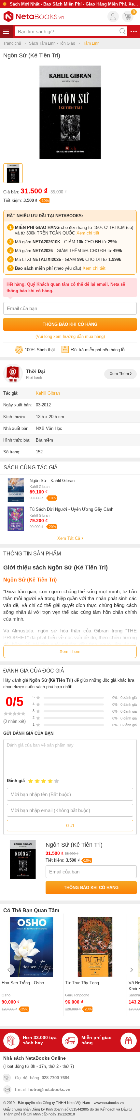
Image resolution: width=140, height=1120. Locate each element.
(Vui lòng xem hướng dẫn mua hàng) (70, 336)
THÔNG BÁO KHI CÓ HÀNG (70, 324)
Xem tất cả (69, 538)
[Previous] (9, 970)
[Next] (131, 970)
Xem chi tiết (88, 233)
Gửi (70, 825)
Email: (42, 1089)
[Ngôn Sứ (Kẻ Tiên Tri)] (70, 157)
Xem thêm (120, 373)
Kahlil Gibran (48, 393)
